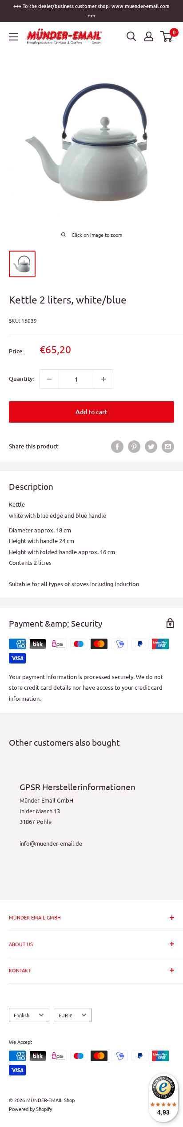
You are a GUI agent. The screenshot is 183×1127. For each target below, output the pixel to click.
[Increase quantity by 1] (103, 379)
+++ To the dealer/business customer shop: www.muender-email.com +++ (91, 10)
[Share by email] (168, 446)
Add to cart (91, 412)
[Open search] (131, 36)
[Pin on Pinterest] (134, 446)
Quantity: (21, 379)
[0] (166, 36)
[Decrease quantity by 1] (49, 379)
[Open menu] (13, 36)
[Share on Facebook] (117, 446)
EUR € (65, 1015)
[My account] (148, 36)
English (21, 1015)
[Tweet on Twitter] (151, 446)
